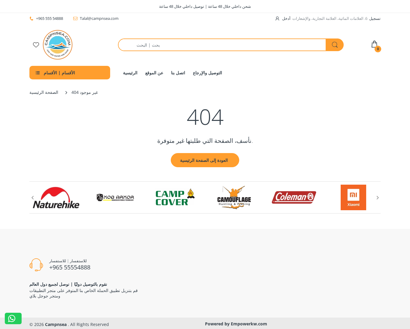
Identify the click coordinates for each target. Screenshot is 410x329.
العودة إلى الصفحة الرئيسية (204, 160)
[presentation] (32, 197)
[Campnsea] (58, 44)
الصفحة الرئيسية (43, 92)
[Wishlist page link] (36, 45)
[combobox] (231, 45)
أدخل (286, 18)
